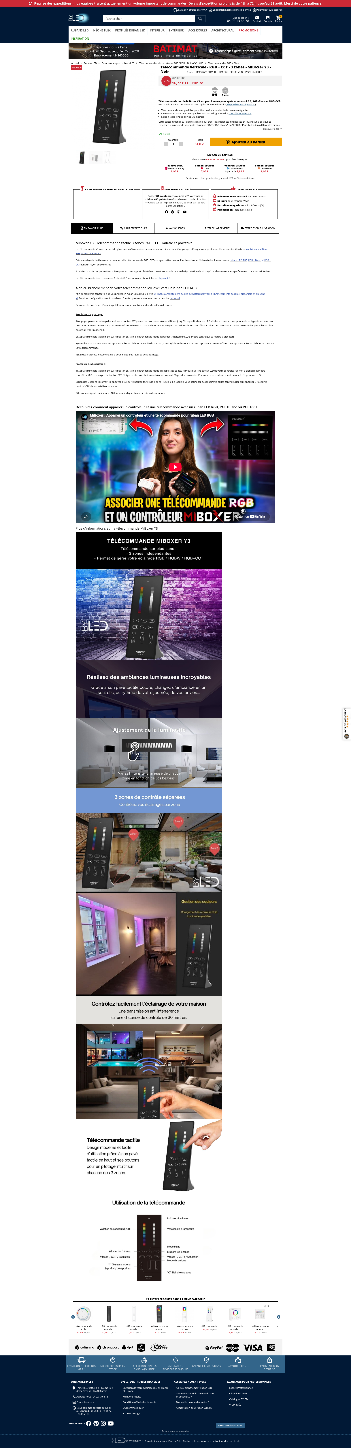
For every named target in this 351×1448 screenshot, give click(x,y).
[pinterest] (172, 212)
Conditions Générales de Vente (139, 1402)
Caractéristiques (135, 228)
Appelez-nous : (92, 1396)
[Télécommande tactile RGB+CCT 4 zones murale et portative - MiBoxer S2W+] (83, 1313)
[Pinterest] (96, 1424)
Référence (201, 72)
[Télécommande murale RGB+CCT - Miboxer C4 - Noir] (108, 1313)
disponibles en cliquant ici (241, 104)
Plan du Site (174, 1441)
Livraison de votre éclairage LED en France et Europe (145, 1389)
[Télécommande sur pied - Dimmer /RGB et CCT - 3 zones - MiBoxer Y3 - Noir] (82, 158)
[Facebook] (88, 1424)
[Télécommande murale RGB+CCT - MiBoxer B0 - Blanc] (234, 1313)
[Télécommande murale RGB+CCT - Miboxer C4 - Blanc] (134, 1313)
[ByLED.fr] (80, 18)
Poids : (248, 72)
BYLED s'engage (131, 1413)
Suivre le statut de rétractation (175, 1431)
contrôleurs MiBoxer (240, 113)
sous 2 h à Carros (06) (240, 205)
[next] (278, 1317)
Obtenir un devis (238, 1393)
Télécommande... (210, 1326)
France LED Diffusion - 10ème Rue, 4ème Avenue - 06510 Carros (94, 1389)
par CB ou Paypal (241, 196)
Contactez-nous (85, 1402)
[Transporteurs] (120, 1348)
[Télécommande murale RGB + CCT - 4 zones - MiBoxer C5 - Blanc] (184, 1313)
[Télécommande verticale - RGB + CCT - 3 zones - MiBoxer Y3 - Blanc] (209, 1313)
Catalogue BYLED (238, 1399)
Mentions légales (132, 1396)
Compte (268, 21)
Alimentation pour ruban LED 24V (194, 1407)
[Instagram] (103, 1424)
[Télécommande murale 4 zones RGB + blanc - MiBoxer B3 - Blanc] (260, 1313)
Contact (257, 21)
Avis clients (177, 228)
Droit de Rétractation (230, 1425)
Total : (199, 139)
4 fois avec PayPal (234, 209)
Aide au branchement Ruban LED (194, 1387)
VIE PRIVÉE (235, 1404)
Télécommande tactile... (83, 1328)
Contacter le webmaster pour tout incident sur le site (211, 1441)
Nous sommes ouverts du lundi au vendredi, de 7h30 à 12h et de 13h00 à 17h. (94, 1411)
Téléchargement (218, 228)
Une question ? (238, 19)
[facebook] (166, 212)
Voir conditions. (245, 178)
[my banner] (175, 51)
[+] (181, 144)
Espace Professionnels (241, 1387)
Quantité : (173, 139)
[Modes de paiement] (225, 1346)
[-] (166, 144)
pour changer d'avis (233, 201)
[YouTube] (110, 1424)
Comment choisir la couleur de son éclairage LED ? (195, 1395)
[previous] (73, 1317)
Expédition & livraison (260, 228)
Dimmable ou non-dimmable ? (192, 1402)
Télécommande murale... (108, 1328)
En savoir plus (271, 128)
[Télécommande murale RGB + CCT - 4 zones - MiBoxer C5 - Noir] (159, 1313)
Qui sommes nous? (133, 1407)
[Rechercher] (200, 18)
